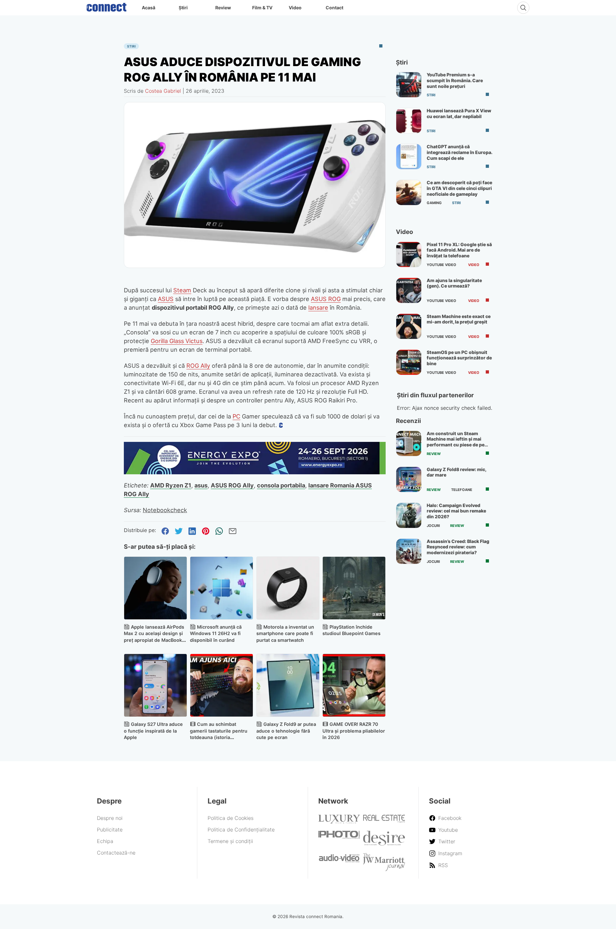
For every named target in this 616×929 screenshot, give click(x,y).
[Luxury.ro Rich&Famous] (339, 821)
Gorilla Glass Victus (176, 340)
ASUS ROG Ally (232, 485)
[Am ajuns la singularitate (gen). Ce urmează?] (409, 290)
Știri (183, 7)
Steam (182, 290)
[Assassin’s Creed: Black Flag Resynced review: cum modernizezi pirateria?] (409, 551)
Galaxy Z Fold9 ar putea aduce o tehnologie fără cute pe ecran (286, 730)
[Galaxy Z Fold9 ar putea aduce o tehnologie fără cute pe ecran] (288, 685)
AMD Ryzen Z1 (170, 485)
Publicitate (110, 829)
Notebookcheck (165, 509)
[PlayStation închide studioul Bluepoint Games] (354, 588)
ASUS (166, 298)
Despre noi (110, 818)
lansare (318, 307)
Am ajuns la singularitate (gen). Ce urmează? (454, 283)
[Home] (106, 6)
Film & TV (262, 7)
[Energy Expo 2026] (255, 472)
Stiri (131, 46)
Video (295, 7)
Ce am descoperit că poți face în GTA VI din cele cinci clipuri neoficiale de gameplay (459, 188)
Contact (334, 7)
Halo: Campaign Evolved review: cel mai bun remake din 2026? (456, 511)
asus (201, 485)
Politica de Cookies (230, 818)
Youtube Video (441, 264)
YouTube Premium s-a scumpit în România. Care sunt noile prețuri (455, 80)
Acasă (148, 7)
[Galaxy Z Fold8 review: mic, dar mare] (409, 479)
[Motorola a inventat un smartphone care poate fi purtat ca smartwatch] (288, 588)
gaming (434, 203)
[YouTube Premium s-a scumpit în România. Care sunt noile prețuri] (409, 85)
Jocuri (433, 525)
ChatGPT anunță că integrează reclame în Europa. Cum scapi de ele (459, 152)
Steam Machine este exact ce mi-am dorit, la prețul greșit (459, 319)
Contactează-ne (116, 852)
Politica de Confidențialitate (241, 829)
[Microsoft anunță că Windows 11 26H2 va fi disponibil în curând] (221, 588)
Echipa (105, 841)
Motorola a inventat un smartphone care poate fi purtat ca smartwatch (285, 633)
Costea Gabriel (163, 91)
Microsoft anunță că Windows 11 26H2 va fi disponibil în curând (216, 633)
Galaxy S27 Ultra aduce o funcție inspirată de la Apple (153, 730)
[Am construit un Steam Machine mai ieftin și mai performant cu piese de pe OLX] (409, 443)
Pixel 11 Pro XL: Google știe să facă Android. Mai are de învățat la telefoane (459, 250)
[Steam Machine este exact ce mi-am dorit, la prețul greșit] (409, 326)
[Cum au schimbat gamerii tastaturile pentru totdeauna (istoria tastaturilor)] (221, 685)
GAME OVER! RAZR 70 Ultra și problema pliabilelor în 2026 (353, 730)
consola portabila (281, 485)
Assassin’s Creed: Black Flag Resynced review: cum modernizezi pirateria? (458, 546)
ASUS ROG (326, 298)
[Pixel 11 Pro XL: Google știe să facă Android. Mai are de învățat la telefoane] (409, 254)
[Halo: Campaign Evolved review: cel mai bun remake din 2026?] (409, 515)
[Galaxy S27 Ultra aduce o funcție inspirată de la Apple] (155, 685)
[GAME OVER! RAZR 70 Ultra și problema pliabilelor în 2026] (354, 685)
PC (236, 416)
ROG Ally (198, 365)
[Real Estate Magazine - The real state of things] (384, 821)
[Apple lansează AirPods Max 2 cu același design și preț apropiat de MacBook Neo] (155, 588)
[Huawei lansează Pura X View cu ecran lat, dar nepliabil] (409, 120)
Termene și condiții (230, 841)
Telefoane (461, 489)
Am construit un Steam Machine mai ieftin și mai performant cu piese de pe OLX (455, 442)
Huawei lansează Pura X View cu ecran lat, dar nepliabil (459, 113)
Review (223, 7)
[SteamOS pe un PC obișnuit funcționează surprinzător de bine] (409, 362)
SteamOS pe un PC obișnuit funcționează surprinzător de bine (459, 357)
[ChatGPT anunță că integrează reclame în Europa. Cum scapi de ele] (409, 156)
